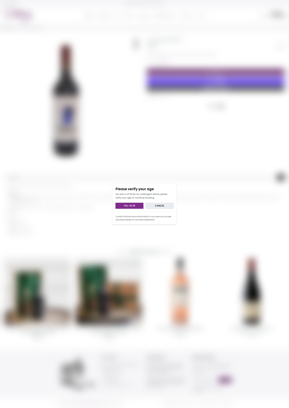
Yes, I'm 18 (129, 205)
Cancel (159, 205)
